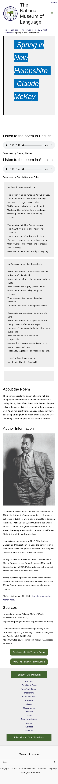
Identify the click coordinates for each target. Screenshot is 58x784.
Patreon (29, 700)
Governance (29, 708)
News (29, 715)
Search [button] (54, 2)
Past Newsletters (29, 719)
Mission (29, 704)
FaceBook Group (29, 689)
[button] (29, 652)
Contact (29, 727)
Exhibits (29, 712)
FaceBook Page (29, 685)
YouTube (29, 681)
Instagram (29, 693)
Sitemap (29, 730)
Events (29, 723)
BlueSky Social (29, 697)
